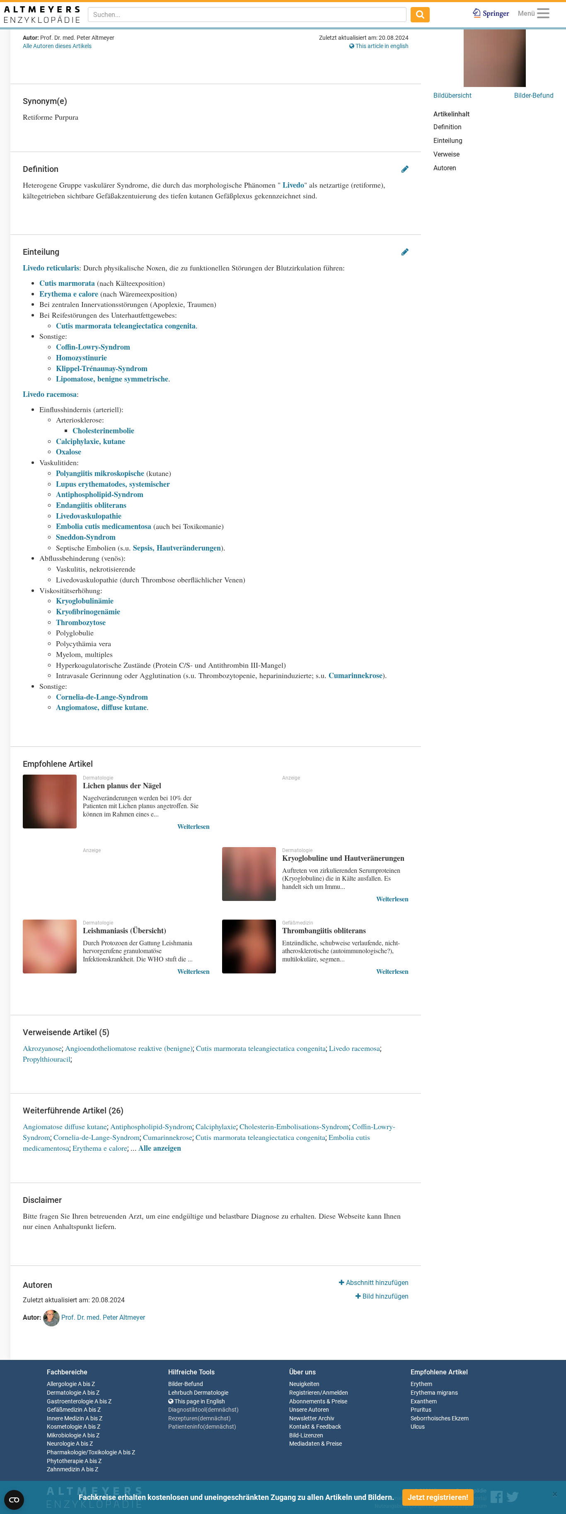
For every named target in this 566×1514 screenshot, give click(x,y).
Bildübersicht (452, 95)
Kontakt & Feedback (315, 1426)
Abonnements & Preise (318, 1401)
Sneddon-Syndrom (86, 536)
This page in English (199, 1401)
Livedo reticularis (51, 267)
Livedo (293, 184)
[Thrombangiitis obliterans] (249, 946)
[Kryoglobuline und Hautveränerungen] (249, 874)
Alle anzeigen (159, 1147)
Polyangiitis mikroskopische (101, 473)
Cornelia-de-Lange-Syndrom (102, 696)
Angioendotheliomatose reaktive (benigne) (129, 1048)
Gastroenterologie (70, 1401)
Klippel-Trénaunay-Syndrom (102, 368)
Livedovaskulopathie (88, 515)
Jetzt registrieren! (438, 1497)
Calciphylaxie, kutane (90, 441)
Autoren (444, 168)
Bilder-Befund (534, 95)
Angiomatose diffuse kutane (65, 1126)
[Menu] (543, 14)
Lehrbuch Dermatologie (198, 1392)
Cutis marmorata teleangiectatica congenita (126, 325)
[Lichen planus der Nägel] (50, 801)
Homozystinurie (81, 357)
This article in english (381, 46)
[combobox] (247, 14)
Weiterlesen (193, 826)
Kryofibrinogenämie (88, 611)
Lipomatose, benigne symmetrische (112, 378)
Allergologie (62, 1384)
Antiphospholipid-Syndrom (99, 494)
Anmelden (335, 1392)
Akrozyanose (42, 1048)
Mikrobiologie (64, 1435)
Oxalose (68, 451)
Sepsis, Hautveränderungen (177, 547)
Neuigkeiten (304, 1384)
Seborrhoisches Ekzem (440, 1418)
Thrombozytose (81, 622)
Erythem (421, 1384)
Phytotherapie (65, 1461)
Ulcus (418, 1426)
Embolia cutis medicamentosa (103, 526)
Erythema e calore (68, 293)
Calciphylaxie (216, 1126)
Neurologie (61, 1443)
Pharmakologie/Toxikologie (82, 1452)
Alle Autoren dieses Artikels (57, 46)
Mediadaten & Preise (315, 1443)
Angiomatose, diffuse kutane (101, 707)
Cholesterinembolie (103, 430)
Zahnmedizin (63, 1469)
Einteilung (447, 141)
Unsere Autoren (309, 1409)
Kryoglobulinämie (85, 600)
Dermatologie (64, 1392)
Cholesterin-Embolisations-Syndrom (294, 1126)
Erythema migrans (434, 1392)
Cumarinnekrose (355, 675)
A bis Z (86, 1384)
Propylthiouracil (46, 1059)
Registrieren (304, 1392)
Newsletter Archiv (311, 1418)
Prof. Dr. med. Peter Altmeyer (102, 1317)
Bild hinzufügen (385, 1296)
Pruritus (421, 1409)
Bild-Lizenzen (306, 1435)
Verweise (446, 154)
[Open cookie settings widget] (14, 1500)
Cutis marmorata (67, 283)
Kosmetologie (64, 1426)
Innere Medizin (65, 1418)
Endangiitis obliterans (91, 505)
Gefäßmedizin (64, 1409)
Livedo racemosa (50, 394)
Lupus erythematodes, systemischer (113, 483)
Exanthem (424, 1401)
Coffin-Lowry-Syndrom (93, 346)
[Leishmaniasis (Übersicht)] (50, 946)
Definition (447, 127)
